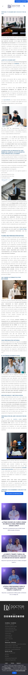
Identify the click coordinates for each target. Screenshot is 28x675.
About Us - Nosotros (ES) (10, 652)
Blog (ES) (7, 654)
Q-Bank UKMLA (8, 633)
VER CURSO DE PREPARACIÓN (14, 493)
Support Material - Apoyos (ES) (11, 645)
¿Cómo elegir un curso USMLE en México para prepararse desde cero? (14, 524)
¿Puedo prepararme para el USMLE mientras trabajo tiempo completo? (14, 588)
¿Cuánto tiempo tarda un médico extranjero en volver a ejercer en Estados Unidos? (14, 556)
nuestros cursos (17, 419)
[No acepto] (26, 669)
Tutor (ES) (7, 640)
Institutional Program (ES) (10, 660)
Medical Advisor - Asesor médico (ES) (13, 647)
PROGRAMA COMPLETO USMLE (11, 626)
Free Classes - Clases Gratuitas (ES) (12, 649)
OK (14, 672)
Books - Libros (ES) (9, 638)
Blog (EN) (7, 656)
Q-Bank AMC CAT (8, 635)
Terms (13, 614)
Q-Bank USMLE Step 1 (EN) (10, 628)
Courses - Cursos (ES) (9, 624)
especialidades (7, 99)
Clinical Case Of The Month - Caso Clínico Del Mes (15, 644)
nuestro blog (22, 229)
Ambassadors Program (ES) (11, 658)
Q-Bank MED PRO (8, 637)
